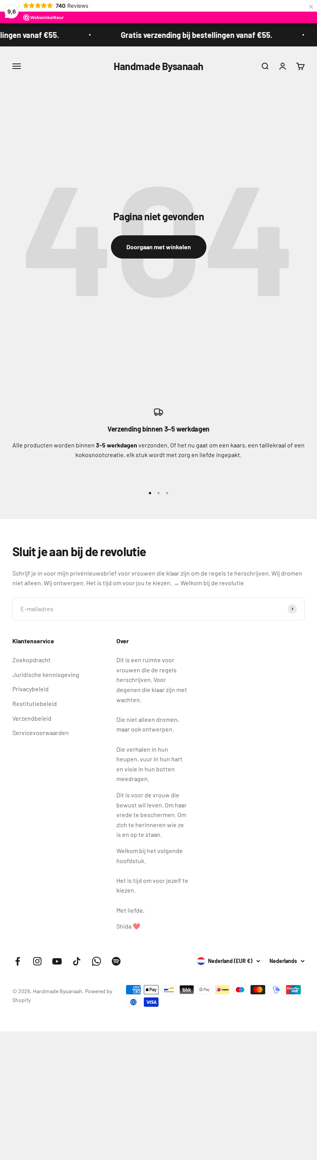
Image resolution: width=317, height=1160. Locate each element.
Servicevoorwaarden (40, 732)
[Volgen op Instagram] (37, 961)
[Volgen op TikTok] (77, 961)
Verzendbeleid (31, 718)
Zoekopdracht (31, 659)
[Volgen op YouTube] (57, 961)
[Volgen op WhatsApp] (96, 961)
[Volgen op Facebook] (17, 961)
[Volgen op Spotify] (116, 961)
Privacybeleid (30, 688)
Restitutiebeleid (34, 703)
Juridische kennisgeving (45, 674)
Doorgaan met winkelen (158, 246)
